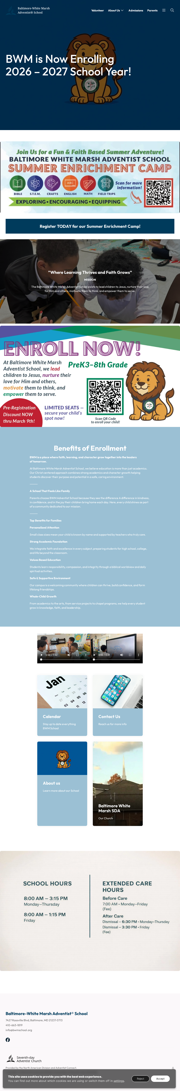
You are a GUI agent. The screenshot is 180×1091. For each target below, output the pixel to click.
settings (119, 1081)
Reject (140, 1078)
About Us (114, 10)
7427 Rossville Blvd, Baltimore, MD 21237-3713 (34, 1020)
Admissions (135, 10)
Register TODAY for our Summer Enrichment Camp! (90, 226)
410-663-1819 (14, 1025)
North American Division (36, 1067)
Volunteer (97, 10)
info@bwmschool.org (19, 1030)
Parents (152, 10)
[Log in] (173, 1068)
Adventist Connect (66, 1067)
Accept (160, 1078)
